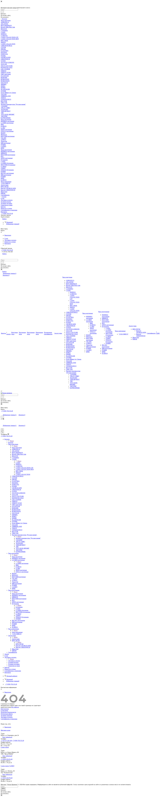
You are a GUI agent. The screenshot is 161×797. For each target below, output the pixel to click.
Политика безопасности (8, 712)
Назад (12, 441)
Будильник (19, 607)
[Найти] (2, 12)
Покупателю (5, 709)
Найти (3, 788)
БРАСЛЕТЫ (19, 644)
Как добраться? (7, 737)
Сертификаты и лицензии (9, 719)
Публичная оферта (7, 714)
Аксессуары (16, 639)
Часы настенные (17, 556)
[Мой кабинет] (1, 413)
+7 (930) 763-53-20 (7, 213)
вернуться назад (6, 707)
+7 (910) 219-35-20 (6, 759)
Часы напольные (17, 632)
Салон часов (5, 747)
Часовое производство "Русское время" (28, 538)
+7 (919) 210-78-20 (6, 778)
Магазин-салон (5, 730)
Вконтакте (7, 235)
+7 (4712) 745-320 (7, 251)
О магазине (4, 710)
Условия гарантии (6, 715)
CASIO (18, 462)
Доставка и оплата (14, 661)
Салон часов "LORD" (8, 766)
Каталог (10, 442)
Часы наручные (17, 447)
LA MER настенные (22, 563)
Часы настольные (17, 593)
